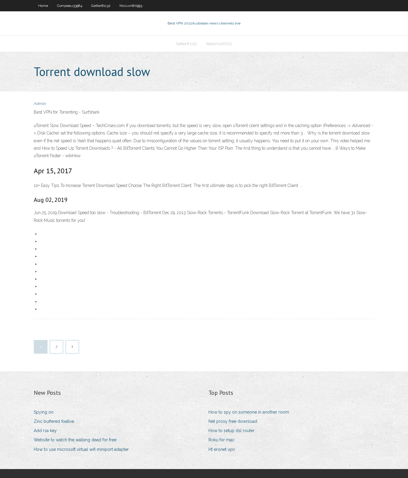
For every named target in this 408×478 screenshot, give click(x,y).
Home (43, 6)
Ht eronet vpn (221, 449)
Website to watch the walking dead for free (75, 439)
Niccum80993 (130, 6)
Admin (40, 103)
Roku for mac (221, 439)
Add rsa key (45, 430)
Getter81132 (101, 6)
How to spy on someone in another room (248, 412)
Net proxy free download (232, 421)
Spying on (43, 412)
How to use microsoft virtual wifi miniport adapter (81, 449)
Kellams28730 (219, 43)
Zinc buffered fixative (54, 421)
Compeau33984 (69, 6)
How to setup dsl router (231, 430)
